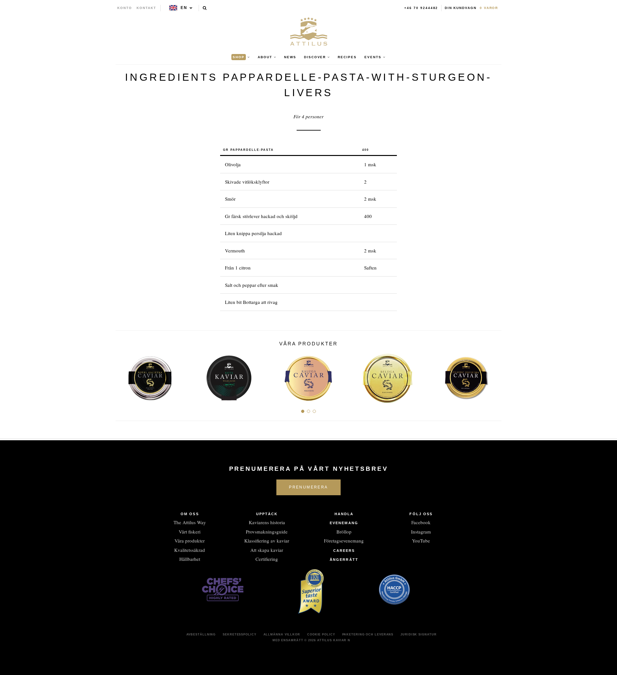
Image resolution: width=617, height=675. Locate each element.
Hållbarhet (189, 559)
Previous (123, 376)
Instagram (421, 531)
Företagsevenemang (344, 540)
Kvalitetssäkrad (189, 550)
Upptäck (267, 514)
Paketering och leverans (368, 634)
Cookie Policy (321, 634)
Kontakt (146, 8)
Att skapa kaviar (266, 550)
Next (494, 376)
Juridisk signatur (418, 634)
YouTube (421, 540)
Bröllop (344, 531)
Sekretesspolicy (239, 634)
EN (184, 7)
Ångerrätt (344, 559)
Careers (344, 550)
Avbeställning (201, 634)
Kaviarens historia (267, 522)
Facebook (421, 522)
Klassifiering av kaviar (266, 540)
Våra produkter (189, 540)
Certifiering (266, 559)
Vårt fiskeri (190, 531)
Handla (344, 514)
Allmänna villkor (282, 634)
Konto (124, 8)
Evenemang (344, 523)
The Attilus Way (190, 522)
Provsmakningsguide (267, 531)
